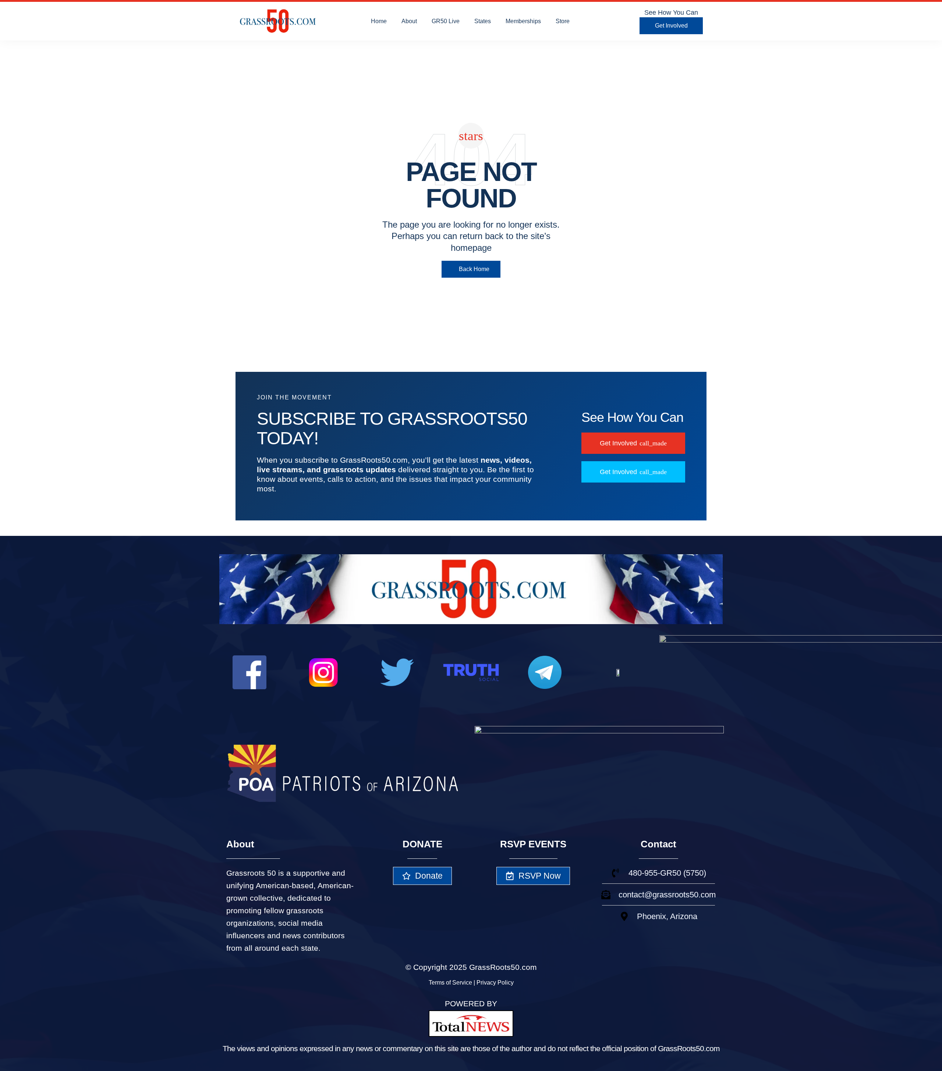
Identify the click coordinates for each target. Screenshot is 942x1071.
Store (563, 21)
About (409, 21)
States (482, 21)
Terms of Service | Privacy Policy (471, 982)
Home (379, 21)
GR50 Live (446, 21)
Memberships (523, 21)
